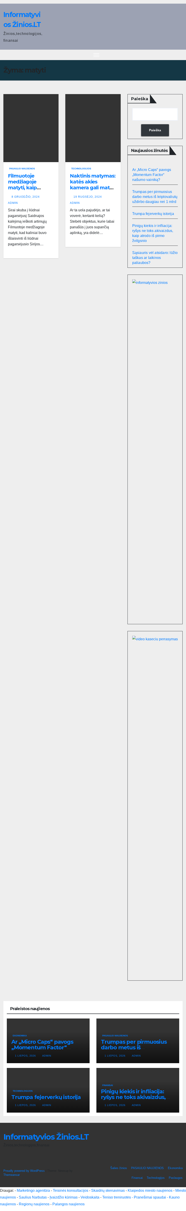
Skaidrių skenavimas (108, 1190)
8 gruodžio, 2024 (26, 196)
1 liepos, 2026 (26, 1055)
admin (46, 1055)
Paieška (139, 98)
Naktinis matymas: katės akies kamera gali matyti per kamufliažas (92, 185)
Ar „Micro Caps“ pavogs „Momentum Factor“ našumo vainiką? (151, 175)
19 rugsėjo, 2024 (88, 196)
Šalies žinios (118, 1168)
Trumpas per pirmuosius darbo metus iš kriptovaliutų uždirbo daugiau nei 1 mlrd (155, 197)
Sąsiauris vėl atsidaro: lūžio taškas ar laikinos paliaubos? (155, 258)
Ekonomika (20, 1035)
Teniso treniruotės (116, 1197)
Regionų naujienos (34, 1204)
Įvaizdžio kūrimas (64, 1197)
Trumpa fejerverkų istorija (153, 214)
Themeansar (11, 1175)
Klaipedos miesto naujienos (150, 1190)
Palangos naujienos (68, 1204)
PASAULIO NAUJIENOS (22, 168)
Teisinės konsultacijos (70, 1190)
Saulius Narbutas (33, 1197)
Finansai (107, 1085)
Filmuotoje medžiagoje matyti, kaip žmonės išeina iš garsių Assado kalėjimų (27, 191)
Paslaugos (176, 1177)
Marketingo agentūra (33, 1190)
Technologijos (81, 168)
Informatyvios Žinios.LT (46, 1137)
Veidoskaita (90, 1197)
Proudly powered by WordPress (24, 1170)
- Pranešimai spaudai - (150, 1197)
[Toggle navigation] (96, 54)
